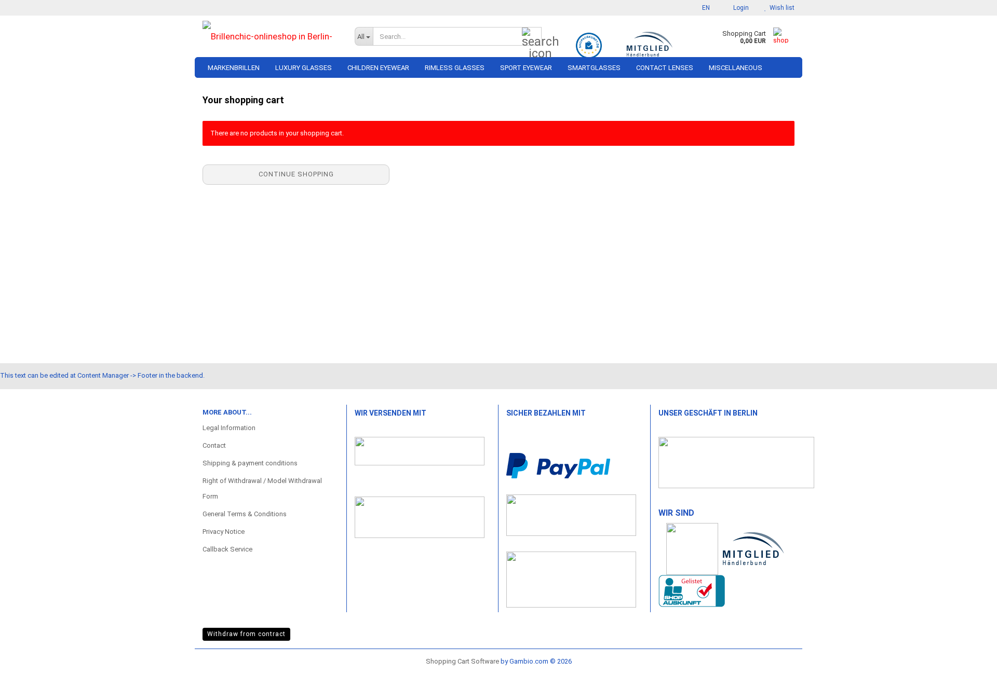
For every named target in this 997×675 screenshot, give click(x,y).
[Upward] (968, 656)
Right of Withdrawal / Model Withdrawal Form (262, 488)
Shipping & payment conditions (250, 463)
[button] (703, 8)
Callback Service (227, 549)
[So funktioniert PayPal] (558, 465)
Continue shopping (296, 174)
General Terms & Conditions (245, 514)
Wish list (780, 7)
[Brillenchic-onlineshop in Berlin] (271, 36)
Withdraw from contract (246, 634)
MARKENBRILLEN (234, 68)
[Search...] (532, 36)
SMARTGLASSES (594, 68)
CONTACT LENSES (664, 68)
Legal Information (229, 428)
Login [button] (739, 7)
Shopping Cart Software (462, 661)
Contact (214, 445)
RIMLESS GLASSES (454, 68)
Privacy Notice (224, 531)
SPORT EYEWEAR (526, 68)
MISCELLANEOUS (735, 68)
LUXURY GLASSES (303, 68)
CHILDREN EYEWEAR (378, 68)
